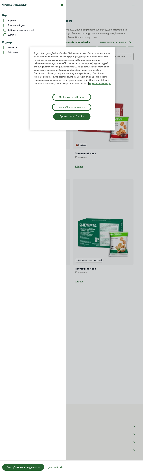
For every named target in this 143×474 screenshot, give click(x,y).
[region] (72, 88)
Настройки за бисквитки (71, 107)
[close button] (62, 5)
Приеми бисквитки (71, 116)
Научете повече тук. (100, 83)
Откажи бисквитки (71, 97)
